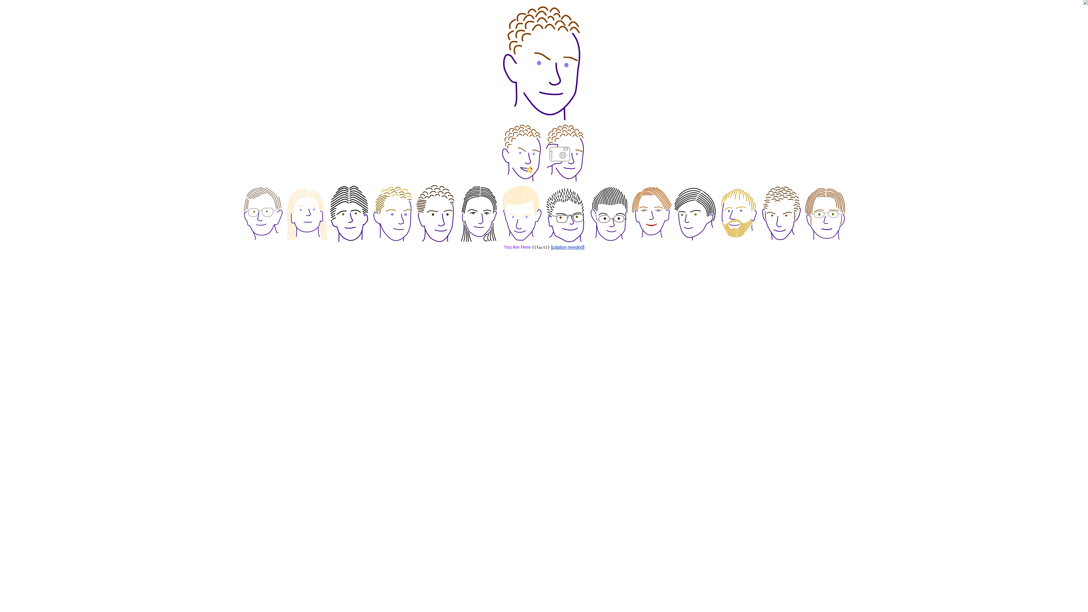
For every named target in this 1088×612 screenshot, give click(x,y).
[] (567, 247)
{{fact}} (541, 247)
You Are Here (517, 247)
